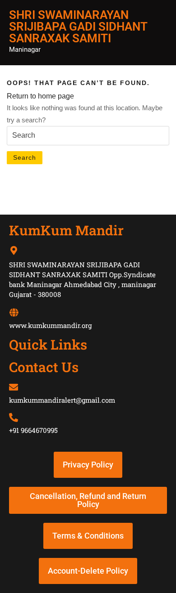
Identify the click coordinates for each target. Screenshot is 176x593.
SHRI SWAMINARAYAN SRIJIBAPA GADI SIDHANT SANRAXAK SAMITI (78, 26)
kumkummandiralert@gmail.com (62, 399)
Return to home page (40, 96)
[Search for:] (88, 135)
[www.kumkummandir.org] (13, 312)
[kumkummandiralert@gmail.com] (13, 387)
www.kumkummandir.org (50, 325)
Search (24, 157)
